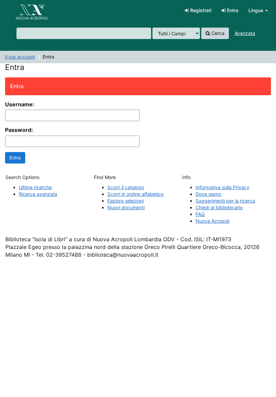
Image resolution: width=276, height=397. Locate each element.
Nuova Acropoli (212, 221)
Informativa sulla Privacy (222, 187)
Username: (19, 104)
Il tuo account (20, 57)
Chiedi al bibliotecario (219, 207)
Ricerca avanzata (38, 194)
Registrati (200, 10)
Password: (19, 130)
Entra (232, 10)
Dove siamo (208, 194)
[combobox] (83, 33)
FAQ (200, 214)
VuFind (21, 10)
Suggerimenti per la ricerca (225, 201)
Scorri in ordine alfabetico (135, 194)
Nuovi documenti (126, 207)
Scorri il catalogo (125, 187)
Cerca (217, 33)
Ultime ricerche (35, 187)
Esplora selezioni (125, 201)
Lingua (256, 10)
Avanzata (245, 33)
